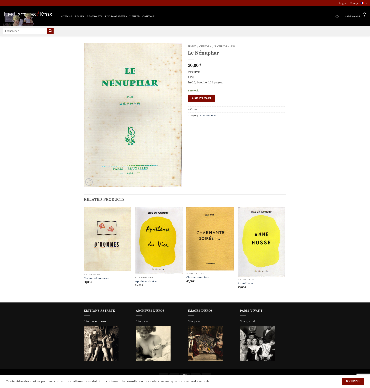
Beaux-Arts (94, 16)
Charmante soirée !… (199, 277)
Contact (148, 16)
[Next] (285, 254)
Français (355, 3)
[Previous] (84, 254)
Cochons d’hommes (96, 278)
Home (192, 46)
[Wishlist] (337, 16)
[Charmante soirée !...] (210, 239)
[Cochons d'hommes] (107, 239)
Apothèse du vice (146, 281)
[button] (342, 3)
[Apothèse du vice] (159, 240)
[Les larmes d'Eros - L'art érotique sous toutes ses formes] (29, 16)
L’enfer (135, 16)
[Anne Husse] (261, 241)
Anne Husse (245, 283)
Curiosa (66, 16)
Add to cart (202, 98)
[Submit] (50, 31)
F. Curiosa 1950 (224, 46)
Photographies (116, 16)
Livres (79, 16)
